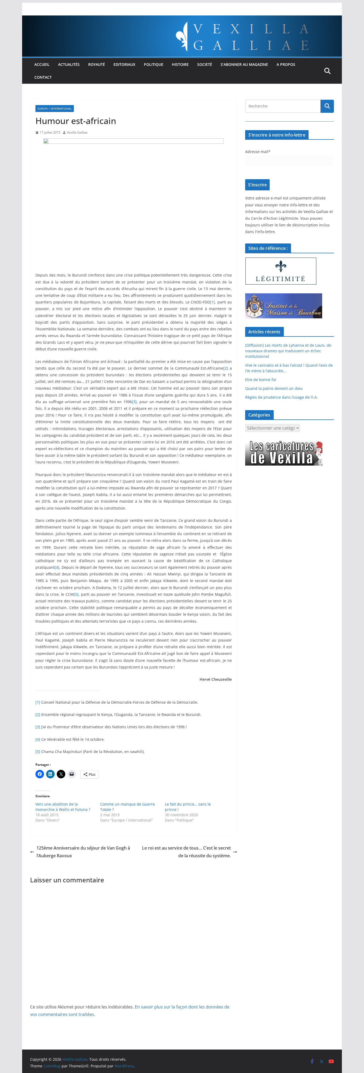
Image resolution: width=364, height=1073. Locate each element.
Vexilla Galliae (77, 132)
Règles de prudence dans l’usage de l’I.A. (281, 397)
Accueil (42, 64)
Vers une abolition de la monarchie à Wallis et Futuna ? (62, 807)
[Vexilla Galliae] (182, 19)
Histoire (180, 64)
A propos (286, 64)
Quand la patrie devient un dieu (274, 388)
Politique (153, 64)
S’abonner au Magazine (244, 64)
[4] (57, 567)
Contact (43, 77)
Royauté (96, 64)
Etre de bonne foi (260, 379)
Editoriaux (124, 64)
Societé (204, 64)
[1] (212, 302)
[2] (225, 368)
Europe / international (55, 108)
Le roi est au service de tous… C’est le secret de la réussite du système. (186, 852)
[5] (76, 594)
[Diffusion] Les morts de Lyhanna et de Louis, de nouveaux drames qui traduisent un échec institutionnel (288, 351)
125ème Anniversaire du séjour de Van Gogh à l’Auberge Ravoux (83, 852)
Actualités (69, 64)
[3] (134, 401)
